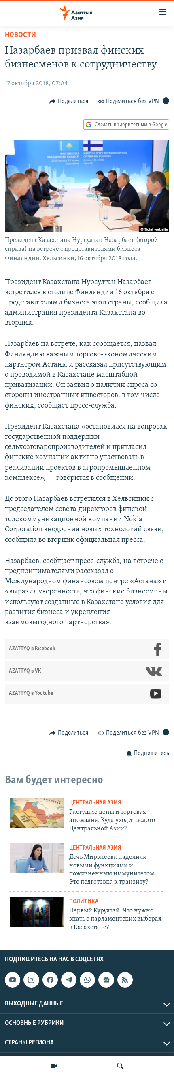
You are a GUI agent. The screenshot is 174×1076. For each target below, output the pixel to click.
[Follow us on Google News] (106, 980)
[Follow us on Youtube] (12, 980)
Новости (20, 35)
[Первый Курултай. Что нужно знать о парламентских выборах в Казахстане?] (37, 912)
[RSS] (125, 980)
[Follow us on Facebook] (50, 980)
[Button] (68, 101)
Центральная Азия (95, 803)
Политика (83, 902)
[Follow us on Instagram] (31, 980)
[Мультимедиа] (54, 1066)
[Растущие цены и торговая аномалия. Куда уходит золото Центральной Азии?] (37, 813)
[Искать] (120, 1066)
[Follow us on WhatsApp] (87, 980)
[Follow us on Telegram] (68, 980)
